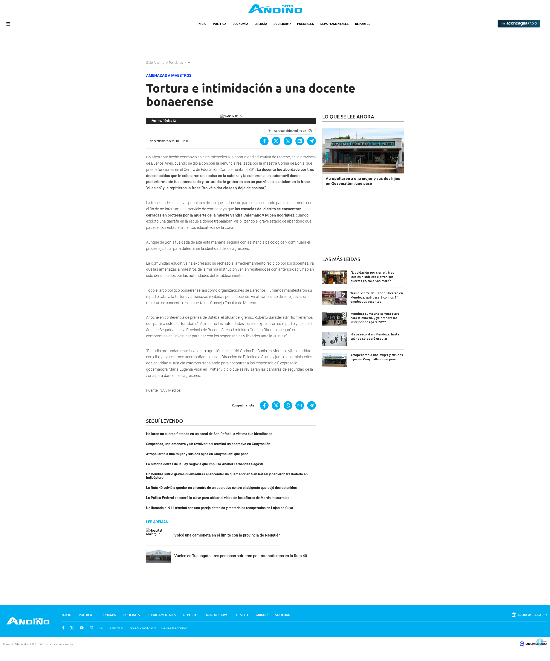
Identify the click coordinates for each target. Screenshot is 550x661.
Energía (261, 24)
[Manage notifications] (539, 641)
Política (219, 24)
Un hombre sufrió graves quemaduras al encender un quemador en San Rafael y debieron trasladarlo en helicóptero (227, 476)
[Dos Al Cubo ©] (533, 645)
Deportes (362, 24)
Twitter (72, 627)
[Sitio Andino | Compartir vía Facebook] (264, 141)
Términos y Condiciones (142, 627)
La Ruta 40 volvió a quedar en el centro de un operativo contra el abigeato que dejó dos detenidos (221, 488)
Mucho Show (216, 615)
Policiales (305, 24)
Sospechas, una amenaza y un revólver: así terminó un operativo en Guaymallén (208, 444)
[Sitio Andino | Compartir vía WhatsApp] (288, 141)
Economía (240, 24)
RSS (101, 627)
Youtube (81, 627)
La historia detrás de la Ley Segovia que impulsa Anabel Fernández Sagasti (204, 464)
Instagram (91, 627)
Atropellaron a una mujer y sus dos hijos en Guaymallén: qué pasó (197, 454)
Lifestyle (241, 615)
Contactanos (115, 627)
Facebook (63, 627)
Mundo (262, 615)
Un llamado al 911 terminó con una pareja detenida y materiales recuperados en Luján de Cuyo (219, 508)
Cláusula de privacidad (174, 627)
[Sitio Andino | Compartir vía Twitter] (276, 141)
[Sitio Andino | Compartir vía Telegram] (311, 141)
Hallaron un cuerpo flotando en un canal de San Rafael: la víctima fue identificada (209, 434)
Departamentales (334, 24)
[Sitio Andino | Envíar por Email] (299, 141)
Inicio (202, 24)
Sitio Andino (155, 62)
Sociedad (281, 23)
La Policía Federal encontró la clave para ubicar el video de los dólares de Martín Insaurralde (217, 498)
